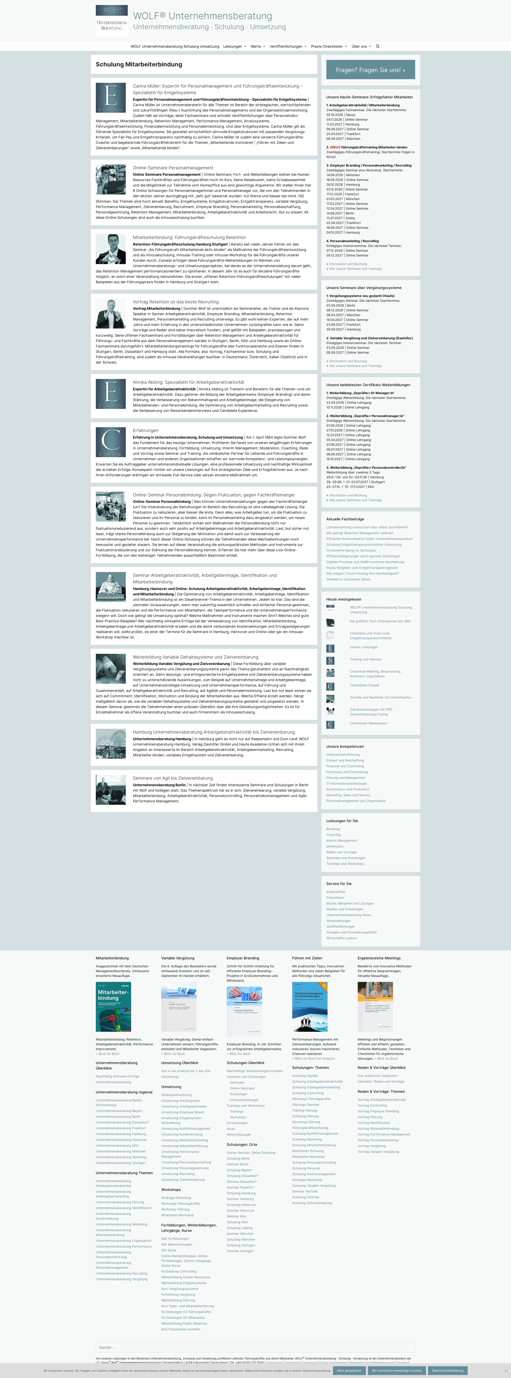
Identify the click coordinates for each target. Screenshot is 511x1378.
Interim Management (341, 840)
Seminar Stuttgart (240, 1251)
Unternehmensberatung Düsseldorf (122, 1122)
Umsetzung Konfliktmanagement (185, 1128)
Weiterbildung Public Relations (184, 1323)
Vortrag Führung (370, 1117)
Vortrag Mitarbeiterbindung (378, 1128)
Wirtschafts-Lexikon (341, 938)
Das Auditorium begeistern (378, 1076)
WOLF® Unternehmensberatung (202, 15)
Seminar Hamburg (240, 1199)
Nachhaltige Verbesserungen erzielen (255, 1071)
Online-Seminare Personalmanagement (173, 167)
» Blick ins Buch (107, 1054)
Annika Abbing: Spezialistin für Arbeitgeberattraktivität (188, 382)
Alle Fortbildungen (175, 1239)
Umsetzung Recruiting (178, 1174)
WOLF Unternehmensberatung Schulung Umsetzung (175, 46)
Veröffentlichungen (340, 926)
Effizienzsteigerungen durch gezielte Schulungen (363, 556)
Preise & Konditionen (333, 1362)
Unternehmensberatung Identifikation (124, 1208)
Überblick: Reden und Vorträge (381, 1081)
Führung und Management (345, 778)
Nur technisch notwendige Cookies (397, 1370)
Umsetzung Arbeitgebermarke (184, 1106)
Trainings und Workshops (345, 864)
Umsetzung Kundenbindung (182, 1134)
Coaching (333, 835)
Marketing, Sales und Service (348, 795)
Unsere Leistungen (364, 647)
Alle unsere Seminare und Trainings (355, 269)
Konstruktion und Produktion (347, 789)
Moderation (335, 846)
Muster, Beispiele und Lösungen (350, 903)
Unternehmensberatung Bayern (119, 1111)
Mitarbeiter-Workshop (177, 1215)
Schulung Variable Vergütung (314, 1186)
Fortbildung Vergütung (178, 1294)
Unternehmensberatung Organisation (123, 1241)
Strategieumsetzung (176, 1095)
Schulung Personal (306, 1168)
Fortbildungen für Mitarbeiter (183, 1318)
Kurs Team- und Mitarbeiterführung (187, 1306)
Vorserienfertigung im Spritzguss (351, 550)
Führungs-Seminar (305, 1105)
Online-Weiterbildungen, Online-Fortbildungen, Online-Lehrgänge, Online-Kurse (186, 1261)
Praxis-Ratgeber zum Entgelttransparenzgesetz (362, 568)
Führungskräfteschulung (310, 1128)
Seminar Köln (236, 1216)
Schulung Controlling (308, 1093)
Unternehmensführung (343, 755)
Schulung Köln (237, 1222)
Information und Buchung (348, 264)
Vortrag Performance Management (384, 1134)
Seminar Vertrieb (305, 1191)
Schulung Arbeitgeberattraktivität (317, 1081)
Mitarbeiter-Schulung (308, 1151)
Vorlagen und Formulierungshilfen (351, 932)
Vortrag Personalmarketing (378, 1140)
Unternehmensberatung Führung (120, 1202)
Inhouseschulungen (244, 1100)
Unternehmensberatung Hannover (121, 1140)
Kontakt (403, 1362)
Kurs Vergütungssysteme (179, 1289)
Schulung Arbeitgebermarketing (316, 1087)
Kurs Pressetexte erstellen (180, 1329)
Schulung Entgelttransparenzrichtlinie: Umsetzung (364, 544)
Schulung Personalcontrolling (314, 1162)
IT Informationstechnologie (346, 783)
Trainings (237, 1111)
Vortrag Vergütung (372, 1146)
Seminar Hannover (241, 1210)
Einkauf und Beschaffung (345, 760)
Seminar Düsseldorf (241, 1182)
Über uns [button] (359, 46)
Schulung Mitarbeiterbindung (314, 1145)
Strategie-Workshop (176, 1198)
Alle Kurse (168, 1250)
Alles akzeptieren (349, 1370)
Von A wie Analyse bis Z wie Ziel (185, 1071)
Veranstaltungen (338, 921)
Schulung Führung (305, 1116)
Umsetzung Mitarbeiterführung (184, 1146)
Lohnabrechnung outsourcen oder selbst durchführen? (367, 527)
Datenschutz (292, 1362)
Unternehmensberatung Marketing (121, 1224)
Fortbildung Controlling (178, 1271)
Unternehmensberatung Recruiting (121, 1273)
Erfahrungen (145, 430)
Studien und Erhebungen (344, 909)
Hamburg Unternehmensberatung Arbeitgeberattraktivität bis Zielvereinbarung (214, 732)
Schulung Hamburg (241, 1193)
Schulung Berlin (238, 1158)
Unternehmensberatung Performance (124, 1246)
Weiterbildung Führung (178, 1300)
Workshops (238, 1117)
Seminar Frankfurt (240, 1187)
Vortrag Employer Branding (378, 1111)
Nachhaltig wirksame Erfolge (118, 1076)
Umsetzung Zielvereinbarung (183, 1180)
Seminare (237, 1082)
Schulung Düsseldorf (242, 1176)
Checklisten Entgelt (364, 685)
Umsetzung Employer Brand (182, 1112)
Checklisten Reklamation (368, 723)
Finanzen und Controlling (345, 766)
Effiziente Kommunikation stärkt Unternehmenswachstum (369, 539)
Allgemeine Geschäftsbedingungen (372, 1362)
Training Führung (304, 1110)
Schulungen (238, 1094)
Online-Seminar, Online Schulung (251, 1153)
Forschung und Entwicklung (347, 772)
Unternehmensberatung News (348, 915)
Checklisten (335, 898)
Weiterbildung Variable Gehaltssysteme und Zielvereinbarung (195, 657)
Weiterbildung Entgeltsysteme (183, 1283)
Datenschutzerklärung (447, 1370)
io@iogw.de (274, 1362)
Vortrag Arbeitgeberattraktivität (382, 1100)
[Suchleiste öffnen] (378, 46)
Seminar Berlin (237, 1164)
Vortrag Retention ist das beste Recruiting (176, 301)
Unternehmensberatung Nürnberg (121, 1157)
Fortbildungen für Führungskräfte (186, 1312)
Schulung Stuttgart (241, 1245)
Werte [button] (256, 46)
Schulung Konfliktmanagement (315, 1133)
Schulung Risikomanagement (314, 1174)
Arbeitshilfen (335, 892)
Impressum (310, 1362)
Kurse (231, 1129)
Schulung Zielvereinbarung (312, 1203)
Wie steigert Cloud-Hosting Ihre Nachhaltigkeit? (362, 573)
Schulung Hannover (241, 1205)
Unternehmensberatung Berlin (118, 1117)
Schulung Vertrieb (305, 1197)
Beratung (333, 829)
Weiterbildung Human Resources (185, 1277)
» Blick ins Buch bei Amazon (313, 1058)
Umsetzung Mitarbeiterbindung (184, 1140)
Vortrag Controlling (372, 1105)
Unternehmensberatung (113, 1082)
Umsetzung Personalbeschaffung (186, 1162)
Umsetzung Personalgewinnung (185, 1168)
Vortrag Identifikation (374, 1123)
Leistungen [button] (232, 46)
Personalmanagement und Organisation (356, 801)
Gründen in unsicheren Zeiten (348, 579)
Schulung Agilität (305, 1076)
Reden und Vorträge (341, 852)
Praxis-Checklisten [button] (327, 46)
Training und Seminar (366, 659)
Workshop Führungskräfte (180, 1203)
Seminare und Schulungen (345, 858)
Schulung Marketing (307, 1139)
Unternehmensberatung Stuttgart (121, 1163)
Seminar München (240, 1234)
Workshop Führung (175, 1209)
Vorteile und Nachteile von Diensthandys (380, 697)
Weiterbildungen (239, 1134)
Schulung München (241, 1239)
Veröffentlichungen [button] (286, 46)
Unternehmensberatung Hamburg (121, 1134)
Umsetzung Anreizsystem (180, 1101)
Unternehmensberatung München (121, 1151)
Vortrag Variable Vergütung (378, 1152)
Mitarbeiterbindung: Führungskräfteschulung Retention (189, 237)
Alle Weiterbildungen (176, 1244)
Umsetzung (169, 1077)
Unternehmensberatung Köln (117, 1145)
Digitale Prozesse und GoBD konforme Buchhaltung (365, 562)
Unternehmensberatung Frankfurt (121, 1128)
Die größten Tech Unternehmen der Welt (380, 621)
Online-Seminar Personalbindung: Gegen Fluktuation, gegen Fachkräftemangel (214, 494)
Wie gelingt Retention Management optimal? (359, 533)
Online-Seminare (242, 1088)
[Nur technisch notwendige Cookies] (506, 1371)
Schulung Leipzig (240, 1228)
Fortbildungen (237, 1123)
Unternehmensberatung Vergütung (122, 1279)
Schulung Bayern (239, 1170)
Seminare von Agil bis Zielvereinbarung (173, 778)
